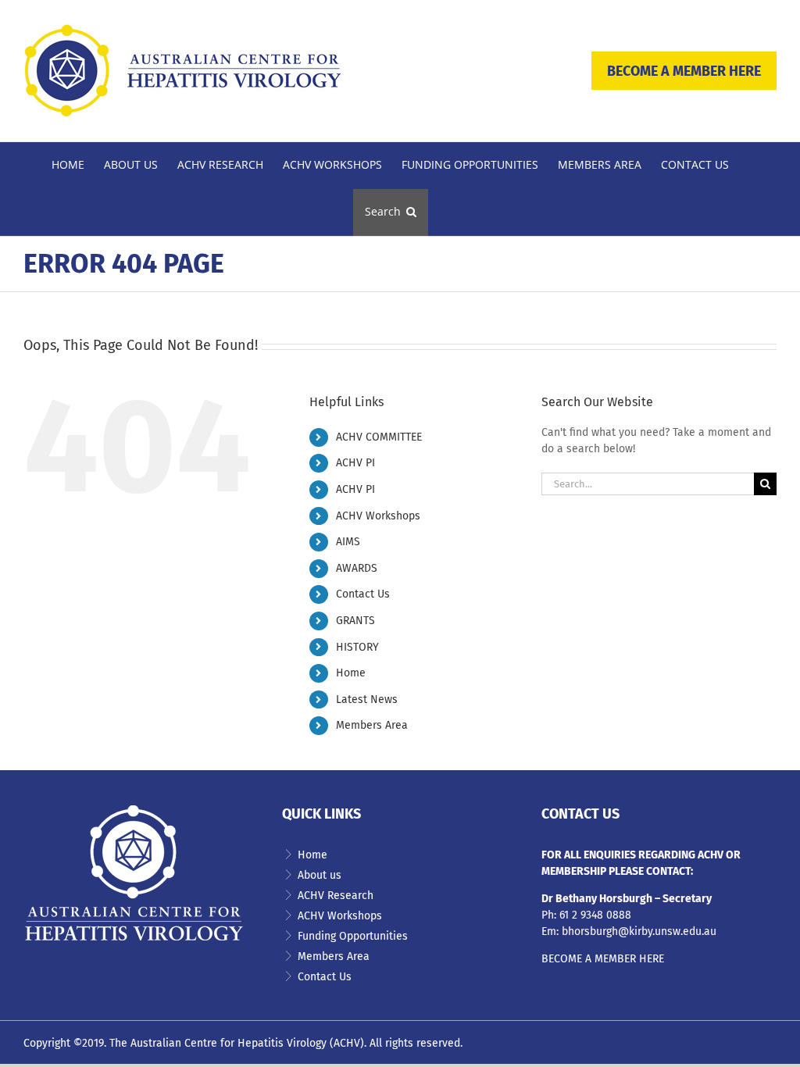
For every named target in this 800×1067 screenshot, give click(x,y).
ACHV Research (335, 895)
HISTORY (357, 647)
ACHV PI (355, 462)
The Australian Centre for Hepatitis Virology (218, 1043)
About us (319, 875)
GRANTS (355, 620)
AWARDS (356, 568)
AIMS (348, 541)
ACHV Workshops (378, 516)
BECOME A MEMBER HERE (684, 71)
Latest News (367, 699)
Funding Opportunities (353, 936)
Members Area (372, 725)
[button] (390, 212)
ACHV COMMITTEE (379, 437)
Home (351, 673)
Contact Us (363, 594)
